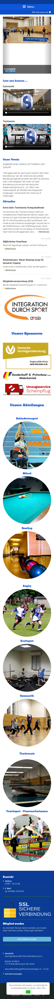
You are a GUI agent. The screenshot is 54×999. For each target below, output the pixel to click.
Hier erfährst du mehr (27, 939)
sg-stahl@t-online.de (14, 891)
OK (28, 992)
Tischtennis (9, 121)
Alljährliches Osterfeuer (15, 241)
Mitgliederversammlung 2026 (18, 281)
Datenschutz (27, 995)
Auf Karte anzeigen (13, 973)
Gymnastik (8, 86)
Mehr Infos (41, 988)
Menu (30, 7)
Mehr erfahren (10, 71)
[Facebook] (43, 995)
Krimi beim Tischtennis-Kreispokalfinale (23, 207)
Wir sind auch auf (40, 12)
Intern (36, 995)
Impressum (15, 995)
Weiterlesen (44, 231)
